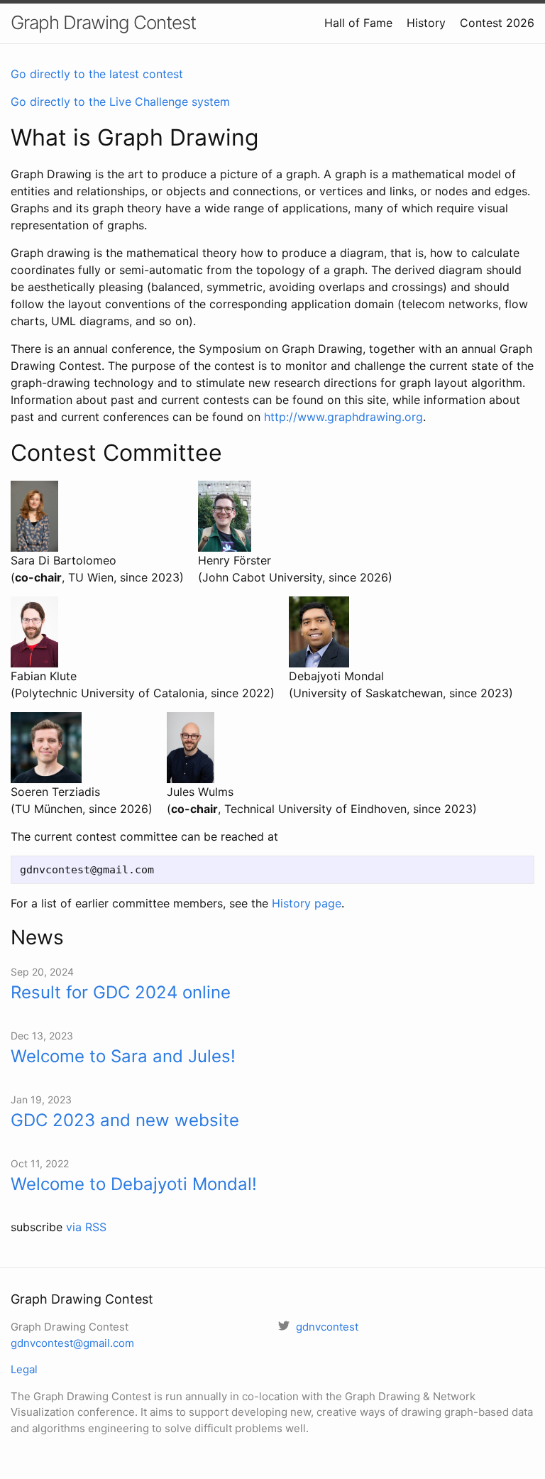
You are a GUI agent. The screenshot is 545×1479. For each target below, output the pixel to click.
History (426, 23)
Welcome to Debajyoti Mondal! (134, 1184)
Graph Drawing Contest (103, 22)
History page (306, 903)
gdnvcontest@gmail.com (72, 1343)
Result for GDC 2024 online (121, 992)
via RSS (86, 1227)
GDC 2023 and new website (125, 1120)
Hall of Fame (358, 23)
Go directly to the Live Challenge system (120, 101)
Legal (24, 1369)
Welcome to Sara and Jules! (123, 1056)
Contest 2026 (497, 23)
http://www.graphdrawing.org (343, 417)
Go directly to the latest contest (97, 74)
